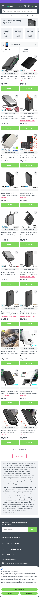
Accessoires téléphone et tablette (13, 16)
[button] (29, 81)
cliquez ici (4, 584)
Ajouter (10, 88)
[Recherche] (4, 11)
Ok (32, 529)
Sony (28, 16)
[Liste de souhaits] (29, 6)
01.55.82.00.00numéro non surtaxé (16, 563)
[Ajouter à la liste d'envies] (16, 56)
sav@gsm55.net (10, 559)
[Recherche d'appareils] (35, 45)
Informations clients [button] (11, 537)
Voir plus (19, 456)
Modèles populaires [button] (10, 543)
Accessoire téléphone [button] (11, 549)
